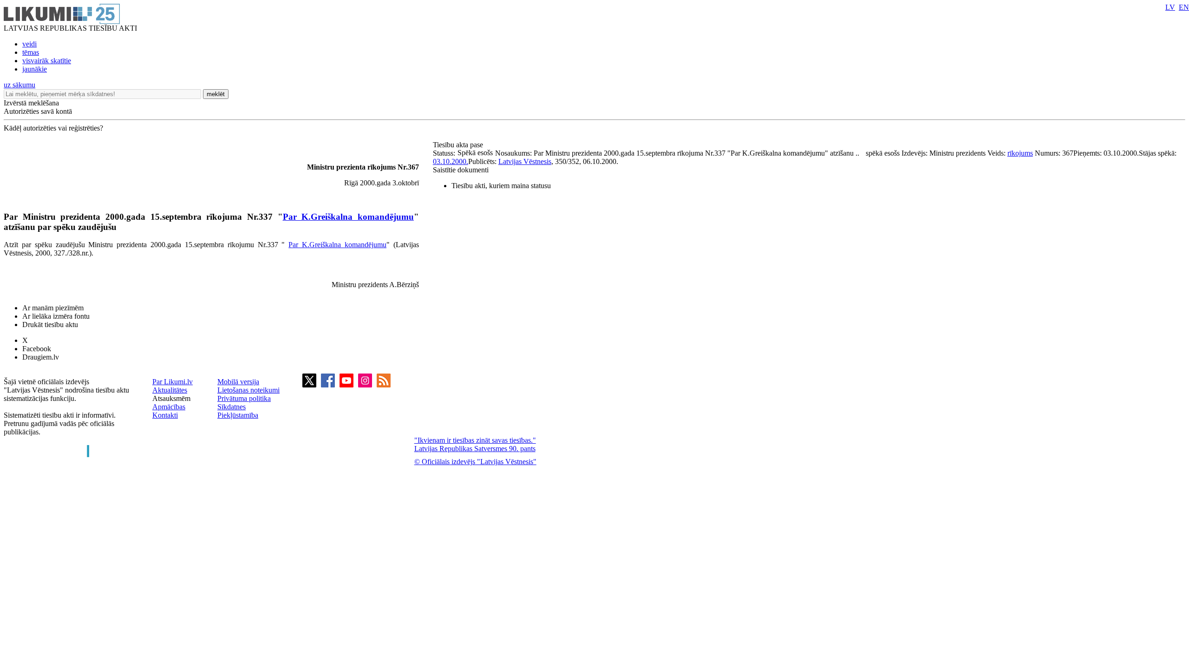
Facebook (36, 349)
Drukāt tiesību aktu (50, 324)
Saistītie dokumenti (461, 170)
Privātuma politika (244, 398)
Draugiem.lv (40, 357)
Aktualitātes (169, 390)
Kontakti (165, 415)
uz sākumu (19, 85)
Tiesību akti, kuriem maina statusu (501, 186)
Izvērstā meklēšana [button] (31, 103)
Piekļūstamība (237, 415)
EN (1184, 7)
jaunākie (34, 69)
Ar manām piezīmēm (53, 308)
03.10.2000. (450, 161)
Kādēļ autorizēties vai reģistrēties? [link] (53, 128)
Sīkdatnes (231, 407)
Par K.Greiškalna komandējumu (348, 217)
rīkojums (1020, 153)
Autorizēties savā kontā (38, 111)
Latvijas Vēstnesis (524, 161)
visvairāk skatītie (46, 61)
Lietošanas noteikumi (248, 390)
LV (1170, 7)
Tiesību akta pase (459, 145)
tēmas (30, 52)
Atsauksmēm (171, 398)
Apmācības (168, 407)
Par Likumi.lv (172, 382)
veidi (29, 44)
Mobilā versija (238, 382)
